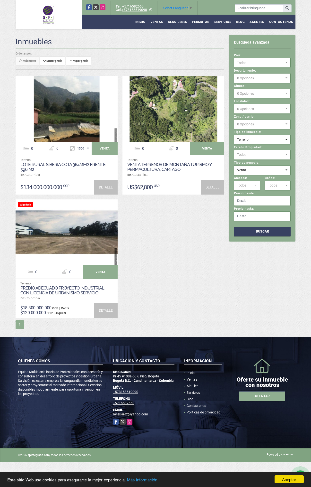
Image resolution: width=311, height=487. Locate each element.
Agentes (257, 22)
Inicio (140, 22)
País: (238, 55)
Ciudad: (240, 86)
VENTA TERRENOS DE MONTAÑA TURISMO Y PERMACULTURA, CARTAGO (169, 167)
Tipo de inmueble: (247, 132)
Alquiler (192, 386)
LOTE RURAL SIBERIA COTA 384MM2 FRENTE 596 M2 (62, 167)
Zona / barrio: (244, 116)
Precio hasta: (244, 208)
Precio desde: (244, 193)
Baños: (270, 178)
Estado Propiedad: (248, 147)
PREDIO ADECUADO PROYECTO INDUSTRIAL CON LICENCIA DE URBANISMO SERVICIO (62, 290)
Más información (142, 480)
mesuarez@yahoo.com (130, 414)
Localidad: (242, 101)
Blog (240, 22)
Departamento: (245, 70)
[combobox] (262, 63)
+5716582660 (133, 6)
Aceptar (289, 479)
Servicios (223, 22)
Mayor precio (80, 61)
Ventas (156, 22)
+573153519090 (134, 10)
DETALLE (106, 187)
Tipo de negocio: (246, 162)
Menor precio (54, 61)
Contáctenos (281, 22)
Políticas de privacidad (203, 412)
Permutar (200, 22)
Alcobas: (240, 178)
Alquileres (177, 22)
